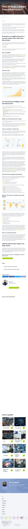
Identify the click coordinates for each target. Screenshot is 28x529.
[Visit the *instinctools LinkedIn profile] (14, 525)
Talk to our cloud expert (23, 125)
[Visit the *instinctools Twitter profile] (18, 525)
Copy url (23, 276)
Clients (3, 509)
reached (12, 72)
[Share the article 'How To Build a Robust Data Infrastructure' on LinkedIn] (6, 17)
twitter (18, 276)
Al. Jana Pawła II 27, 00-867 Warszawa (6, 523)
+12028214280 (8, 521)
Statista (20, 81)
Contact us (4, 513)
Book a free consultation (7, 258)
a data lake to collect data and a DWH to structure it (12, 169)
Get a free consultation (14, 287)
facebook (12, 276)
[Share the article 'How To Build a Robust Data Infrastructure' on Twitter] (9, 17)
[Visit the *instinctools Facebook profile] (15, 525)
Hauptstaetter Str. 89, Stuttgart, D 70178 (6, 522)
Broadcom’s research (21, 55)
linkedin (5, 276)
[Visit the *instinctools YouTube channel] (19, 525)
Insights (3, 511)
